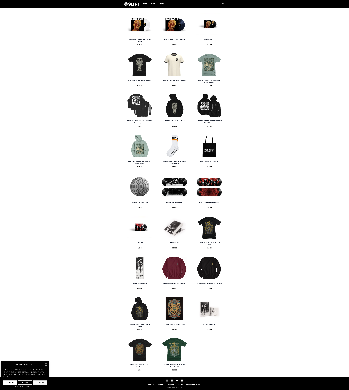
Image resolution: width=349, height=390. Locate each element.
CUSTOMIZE (40, 382)
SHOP (153, 4)
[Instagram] (167, 380)
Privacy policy (29, 386)
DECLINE (25, 382)
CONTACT (151, 385)
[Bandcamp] (182, 380)
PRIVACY (171, 385)
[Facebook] (172, 380)
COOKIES (161, 385)
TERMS (180, 385)
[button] (46, 364)
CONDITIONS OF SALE (193, 385)
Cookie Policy (19, 386)
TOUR (145, 4)
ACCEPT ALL (10, 382)
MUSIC (161, 4)
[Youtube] (177, 380)
